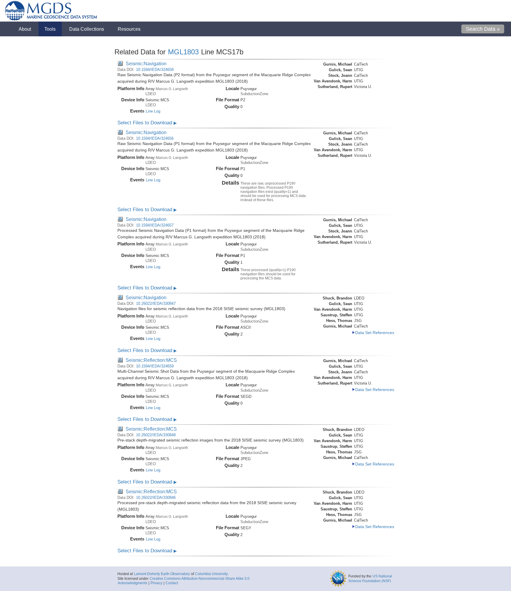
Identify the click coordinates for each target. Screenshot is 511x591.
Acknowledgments (132, 583)
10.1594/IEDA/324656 (155, 138)
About (25, 29)
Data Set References (374, 332)
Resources (129, 29)
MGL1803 (183, 52)
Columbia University (211, 574)
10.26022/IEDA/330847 (156, 303)
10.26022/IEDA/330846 (156, 497)
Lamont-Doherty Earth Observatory (162, 574)
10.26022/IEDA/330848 (156, 435)
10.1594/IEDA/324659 (155, 366)
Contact (172, 583)
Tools (50, 29)
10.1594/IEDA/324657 (155, 225)
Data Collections (86, 29)
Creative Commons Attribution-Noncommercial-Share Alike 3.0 (200, 579)
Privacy (156, 583)
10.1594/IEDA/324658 (155, 69)
